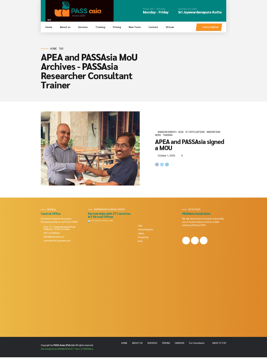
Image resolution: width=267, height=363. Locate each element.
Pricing (117, 27)
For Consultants (196, 343)
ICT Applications (195, 132)
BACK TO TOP (219, 343)
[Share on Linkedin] (167, 165)
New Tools (135, 27)
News (158, 135)
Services (83, 27)
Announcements (167, 132)
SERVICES (152, 343)
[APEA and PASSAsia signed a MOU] (95, 148)
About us (65, 27)
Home (48, 27)
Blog (181, 132)
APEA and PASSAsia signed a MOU (189, 144)
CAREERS (179, 343)
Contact (153, 27)
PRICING (166, 343)
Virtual (170, 27)
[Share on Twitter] (162, 165)
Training (100, 27)
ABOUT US (137, 343)
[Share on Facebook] (157, 165)
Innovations (213, 132)
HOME (124, 343)
